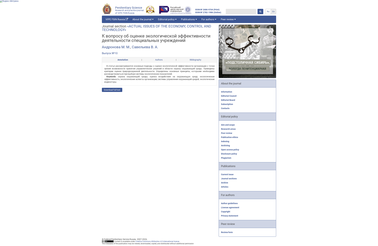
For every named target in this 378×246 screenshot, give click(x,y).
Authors (159, 60)
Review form (227, 232)
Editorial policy (166, 19)
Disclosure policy (229, 154)
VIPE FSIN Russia (116, 19)
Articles (224, 187)
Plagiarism (226, 158)
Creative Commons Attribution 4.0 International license (157, 241)
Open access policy (230, 149)
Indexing (225, 141)
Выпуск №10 (110, 53)
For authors (208, 19)
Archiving (225, 145)
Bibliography (195, 60)
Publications (188, 19)
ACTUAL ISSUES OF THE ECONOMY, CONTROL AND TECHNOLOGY (156, 28)
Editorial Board (228, 100)
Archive (224, 183)
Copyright (225, 211)
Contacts (225, 108)
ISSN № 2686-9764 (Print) (207, 10)
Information (226, 92)
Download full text (112, 90)
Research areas (228, 129)
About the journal (142, 19)
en (273, 11)
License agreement (230, 207)
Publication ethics (229, 137)
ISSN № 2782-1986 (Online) (208, 12)
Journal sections (229, 178)
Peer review (227, 19)
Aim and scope (228, 125)
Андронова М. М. (116, 47)
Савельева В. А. (145, 47)
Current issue (227, 174)
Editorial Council (229, 96)
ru (268, 11)
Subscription (227, 104)
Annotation (123, 60)
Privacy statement (229, 216)
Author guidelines (229, 203)
